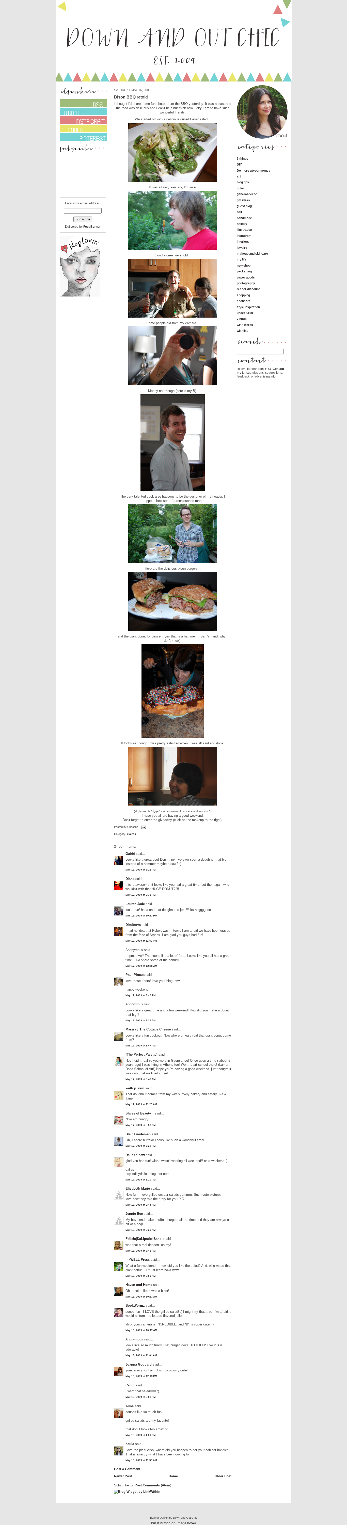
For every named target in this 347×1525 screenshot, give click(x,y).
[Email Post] (143, 827)
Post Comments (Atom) (153, 1485)
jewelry (242, 247)
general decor (247, 194)
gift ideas (243, 200)
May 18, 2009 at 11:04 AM (141, 1355)
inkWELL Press (137, 1259)
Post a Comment (127, 1469)
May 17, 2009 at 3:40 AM (140, 995)
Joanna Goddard (138, 1364)
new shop (243, 265)
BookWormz (135, 1305)
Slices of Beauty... (139, 1113)
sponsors (243, 301)
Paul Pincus (135, 975)
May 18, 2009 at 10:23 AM (141, 1296)
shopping (243, 295)
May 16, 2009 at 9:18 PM (140, 869)
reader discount (248, 289)
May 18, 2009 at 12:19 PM (141, 1376)
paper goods (246, 277)
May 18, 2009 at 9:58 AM (140, 1275)
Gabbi (130, 854)
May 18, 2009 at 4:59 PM (140, 1435)
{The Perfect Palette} (141, 1054)
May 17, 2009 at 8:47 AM (140, 1045)
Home (173, 1476)
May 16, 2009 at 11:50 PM (141, 940)
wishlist (242, 330)
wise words (245, 324)
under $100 (245, 313)
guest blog (244, 206)
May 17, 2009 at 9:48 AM (140, 1079)
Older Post (223, 1476)
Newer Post (123, 1476)
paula (129, 1444)
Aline (129, 1406)
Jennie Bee (134, 1214)
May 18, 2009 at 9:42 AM (140, 1250)
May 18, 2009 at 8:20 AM (140, 1229)
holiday (242, 223)
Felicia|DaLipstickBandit (144, 1239)
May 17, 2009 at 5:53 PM (140, 1125)
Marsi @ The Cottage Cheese (148, 1029)
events (131, 833)
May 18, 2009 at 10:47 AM (141, 1330)
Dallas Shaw (135, 1155)
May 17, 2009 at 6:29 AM (140, 1020)
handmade (244, 218)
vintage (242, 318)
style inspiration (248, 307)
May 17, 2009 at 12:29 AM (141, 965)
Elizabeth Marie (137, 1188)
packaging (244, 271)
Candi (130, 1385)
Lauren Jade (135, 904)
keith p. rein (134, 1088)
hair (239, 212)
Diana (130, 879)
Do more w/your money (253, 170)
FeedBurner (92, 226)
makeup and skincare (252, 253)
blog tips (243, 182)
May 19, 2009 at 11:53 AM (141, 1460)
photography (246, 283)
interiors (243, 241)
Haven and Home (138, 1285)
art (239, 176)
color (240, 188)
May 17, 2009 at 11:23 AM (141, 1104)
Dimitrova (133, 925)
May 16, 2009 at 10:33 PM (141, 915)
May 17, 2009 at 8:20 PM (140, 1179)
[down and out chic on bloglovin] (80, 295)
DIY (239, 164)
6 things (242, 158)
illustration (244, 229)
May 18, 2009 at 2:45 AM (140, 1204)
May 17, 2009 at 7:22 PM (140, 1145)
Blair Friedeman (138, 1134)
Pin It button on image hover (173, 1523)
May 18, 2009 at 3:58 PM (140, 1397)
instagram (244, 235)
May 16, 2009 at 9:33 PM (140, 894)
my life (241, 259)
